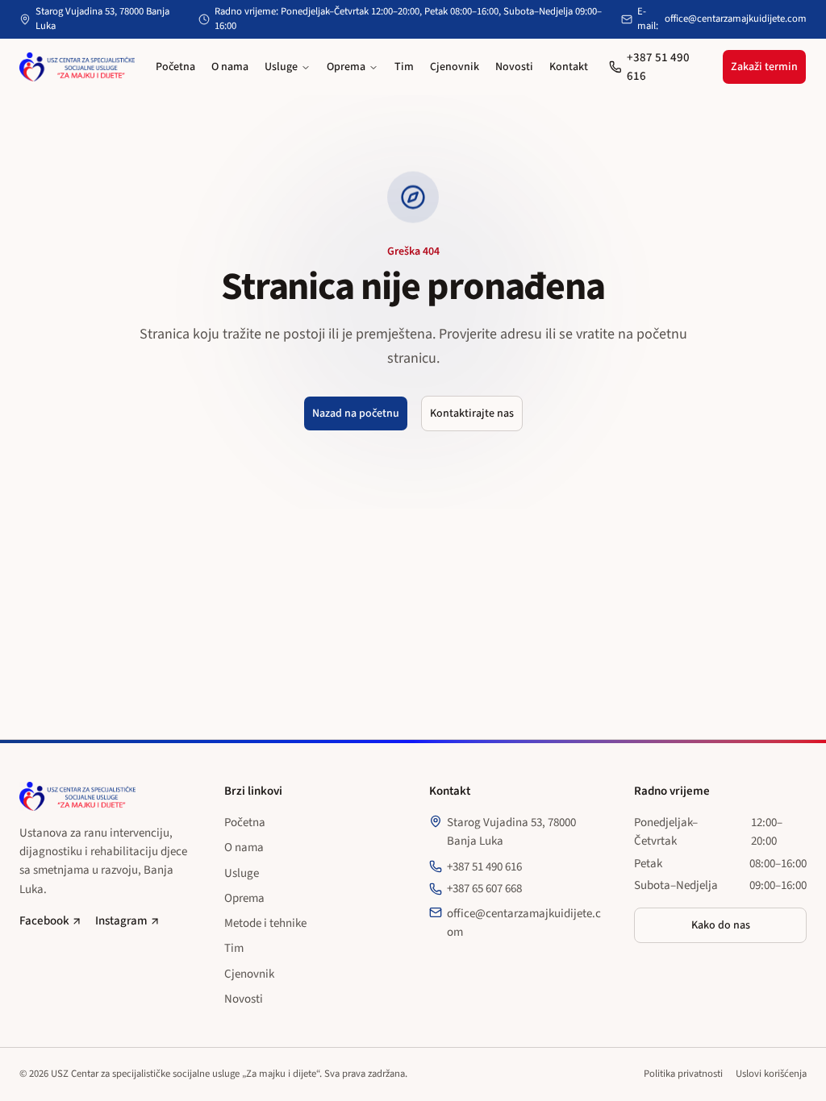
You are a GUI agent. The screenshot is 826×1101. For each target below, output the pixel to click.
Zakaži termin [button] (764, 67)
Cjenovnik (454, 67)
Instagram (121, 920)
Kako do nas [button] (720, 925)
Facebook (44, 920)
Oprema (346, 67)
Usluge (281, 67)
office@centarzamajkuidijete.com (736, 19)
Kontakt (568, 67)
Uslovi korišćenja (771, 1073)
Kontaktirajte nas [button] (472, 413)
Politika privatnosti (683, 1073)
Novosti (514, 67)
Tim (404, 67)
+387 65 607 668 (484, 888)
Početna (175, 67)
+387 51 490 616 (658, 67)
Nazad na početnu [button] (355, 413)
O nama (229, 67)
